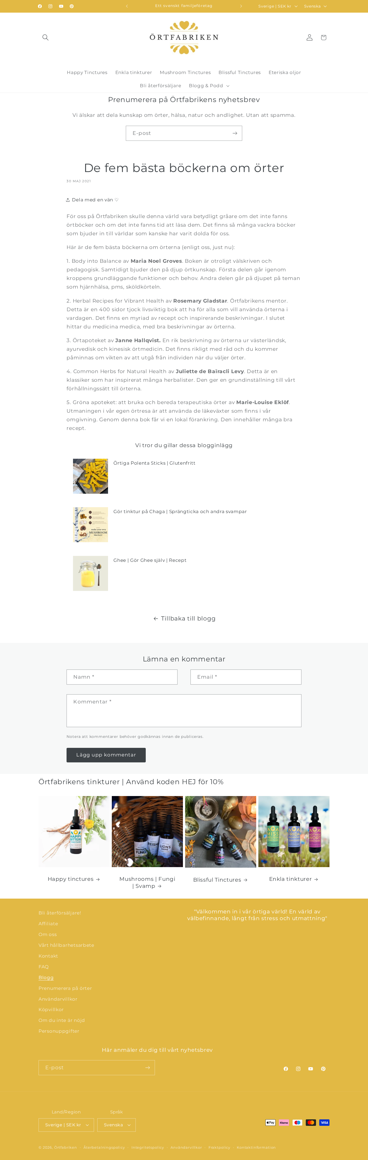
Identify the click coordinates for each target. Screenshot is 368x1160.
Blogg (46, 977)
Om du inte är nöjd (62, 1020)
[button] (46, 37)
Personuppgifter (59, 1031)
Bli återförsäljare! (60, 913)
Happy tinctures (71, 879)
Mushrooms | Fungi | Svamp (147, 882)
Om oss (48, 934)
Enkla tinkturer (290, 879)
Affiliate (48, 923)
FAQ (44, 966)
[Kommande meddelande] (241, 6)
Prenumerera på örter (65, 988)
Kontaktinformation (256, 1147)
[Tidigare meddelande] (127, 6)
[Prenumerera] (235, 133)
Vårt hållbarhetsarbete (66, 945)
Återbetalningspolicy (104, 1147)
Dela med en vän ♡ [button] (95, 199)
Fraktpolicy (219, 1147)
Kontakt (48, 956)
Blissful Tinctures (217, 880)
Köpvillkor (51, 1009)
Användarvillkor (58, 999)
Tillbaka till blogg (188, 618)
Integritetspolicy (147, 1147)
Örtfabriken (65, 1147)
